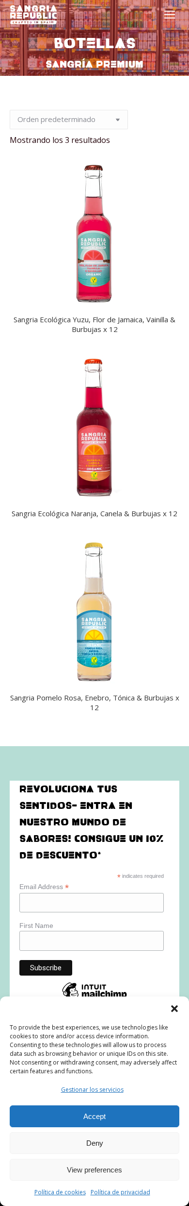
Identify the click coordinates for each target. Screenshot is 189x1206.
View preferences (94, 1170)
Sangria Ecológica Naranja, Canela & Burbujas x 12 (94, 513)
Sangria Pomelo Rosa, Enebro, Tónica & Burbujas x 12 (94, 702)
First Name (36, 925)
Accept (94, 1116)
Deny (94, 1143)
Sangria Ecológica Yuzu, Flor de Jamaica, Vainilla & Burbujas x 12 (94, 324)
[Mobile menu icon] (169, 14)
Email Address (44, 886)
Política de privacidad (120, 1192)
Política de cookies (60, 1192)
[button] (174, 1009)
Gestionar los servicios (92, 1089)
